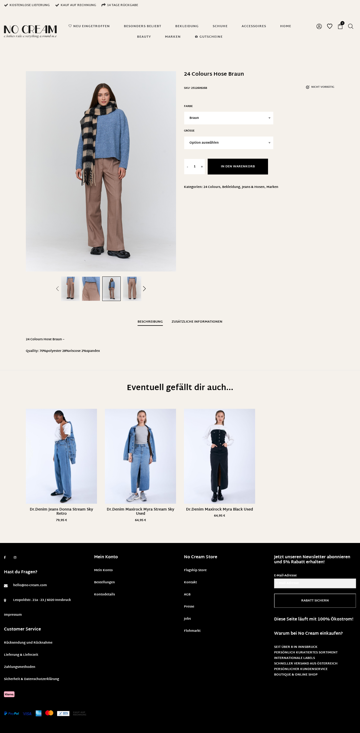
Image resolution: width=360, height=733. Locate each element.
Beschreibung (150, 322)
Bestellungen (104, 582)
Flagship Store (195, 570)
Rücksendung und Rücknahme (28, 643)
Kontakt (190, 582)
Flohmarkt (192, 631)
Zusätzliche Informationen (197, 322)
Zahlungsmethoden (19, 667)
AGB (187, 595)
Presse (189, 607)
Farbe (188, 106)
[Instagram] (15, 558)
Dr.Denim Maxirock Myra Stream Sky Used (140, 511)
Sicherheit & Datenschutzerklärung (31, 679)
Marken (272, 187)
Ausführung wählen (61, 520)
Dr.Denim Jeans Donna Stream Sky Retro (61, 511)
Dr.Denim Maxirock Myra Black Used (219, 509)
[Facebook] (5, 557)
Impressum (13, 615)
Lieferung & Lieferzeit (21, 655)
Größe (189, 130)
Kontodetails (104, 595)
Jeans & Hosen (253, 187)
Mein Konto (103, 570)
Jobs (187, 619)
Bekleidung (231, 187)
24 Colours (211, 187)
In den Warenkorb (238, 166)
